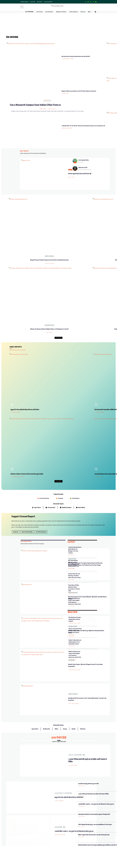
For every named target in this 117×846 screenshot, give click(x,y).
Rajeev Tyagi (65, 73)
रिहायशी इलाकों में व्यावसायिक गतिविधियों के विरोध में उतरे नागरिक (71, 843)
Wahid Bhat (27, 91)
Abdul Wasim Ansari (67, 95)
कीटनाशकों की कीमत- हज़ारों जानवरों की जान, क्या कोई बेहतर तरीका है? (94, 799)
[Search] (95, 12)
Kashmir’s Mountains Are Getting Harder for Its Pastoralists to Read (75, 572)
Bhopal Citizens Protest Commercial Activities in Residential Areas (49, 203)
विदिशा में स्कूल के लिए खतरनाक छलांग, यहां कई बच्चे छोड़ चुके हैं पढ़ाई (93, 778)
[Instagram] (91, 2)
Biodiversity (32, 79)
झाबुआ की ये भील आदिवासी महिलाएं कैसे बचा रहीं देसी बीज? (24, 353)
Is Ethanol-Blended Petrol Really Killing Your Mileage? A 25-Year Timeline (87, 491)
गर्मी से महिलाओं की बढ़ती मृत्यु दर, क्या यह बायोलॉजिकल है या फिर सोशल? (95, 768)
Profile (71, 698)
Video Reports (74, 12)
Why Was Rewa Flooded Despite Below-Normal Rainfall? (75, 549)
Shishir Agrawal (49, 207)
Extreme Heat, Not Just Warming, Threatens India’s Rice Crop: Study (85, 511)
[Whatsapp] (85, 2)
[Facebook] (93, 2)
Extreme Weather (49, 268)
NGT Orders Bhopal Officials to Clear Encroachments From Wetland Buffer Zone (88, 501)
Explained (60, 442)
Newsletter (39, 1)
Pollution (82, 672)
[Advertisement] (58, 23)
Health (73, 672)
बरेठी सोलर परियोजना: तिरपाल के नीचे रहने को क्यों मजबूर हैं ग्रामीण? (26, 418)
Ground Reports (75, 442)
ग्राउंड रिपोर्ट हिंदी (58, 681)
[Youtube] (96, 2)
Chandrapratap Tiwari (68, 52)
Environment (51, 451)
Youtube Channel (25, 1)
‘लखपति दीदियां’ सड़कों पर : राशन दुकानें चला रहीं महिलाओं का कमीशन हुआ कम (74, 775)
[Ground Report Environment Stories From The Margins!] (58, 7)
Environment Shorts (44, 442)
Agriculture (37, 451)
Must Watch (81, 451)
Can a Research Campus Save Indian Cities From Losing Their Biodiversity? (32, 86)
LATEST (71, 485)
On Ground (40, 12)
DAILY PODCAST (24, 109)
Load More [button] (59, 281)
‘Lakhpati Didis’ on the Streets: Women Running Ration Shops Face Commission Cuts (72, 91)
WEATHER (72, 542)
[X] (88, 2)
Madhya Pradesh (49, 199)
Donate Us (32, 1)
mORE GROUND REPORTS (26, 485)
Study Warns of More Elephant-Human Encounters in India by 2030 (85, 521)
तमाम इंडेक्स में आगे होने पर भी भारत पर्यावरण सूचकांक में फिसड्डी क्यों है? (72, 809)
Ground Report (73, 589)
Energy (65, 672)
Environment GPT (48, 1)
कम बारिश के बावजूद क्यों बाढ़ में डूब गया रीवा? (88, 727)
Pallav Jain (99, 420)
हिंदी (84, 698)
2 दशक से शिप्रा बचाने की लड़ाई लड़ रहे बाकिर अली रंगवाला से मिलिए (93, 737)
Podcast (83, 12)
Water (56, 672)
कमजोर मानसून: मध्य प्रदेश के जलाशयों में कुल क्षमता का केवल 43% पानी (94, 809)
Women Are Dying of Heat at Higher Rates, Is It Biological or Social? (49, 273)
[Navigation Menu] (21, 7)
